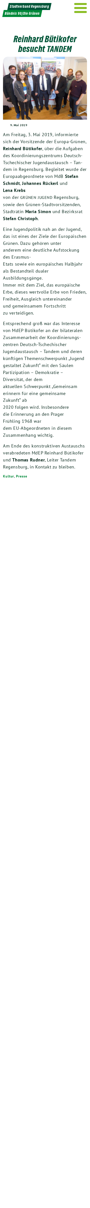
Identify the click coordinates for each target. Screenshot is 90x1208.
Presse (21, 476)
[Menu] (80, 8)
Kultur (8, 476)
